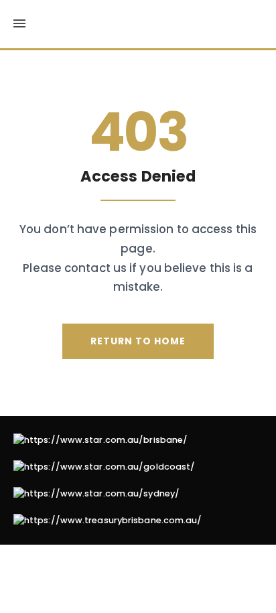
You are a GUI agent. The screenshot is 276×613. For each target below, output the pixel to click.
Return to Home (138, 341)
